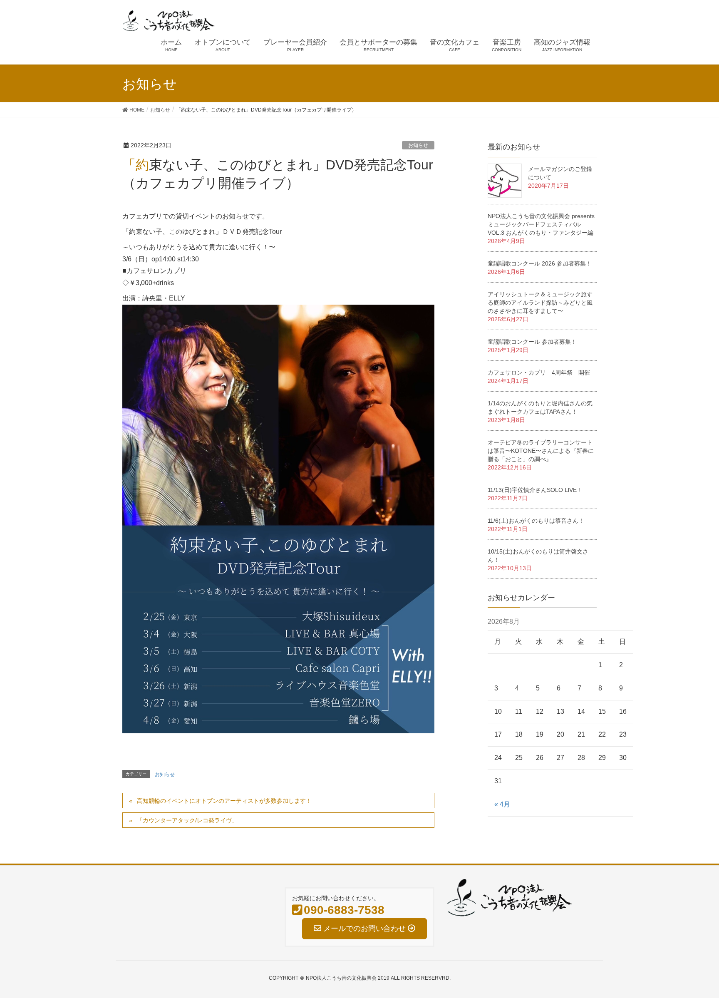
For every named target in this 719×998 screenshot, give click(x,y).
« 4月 (502, 804)
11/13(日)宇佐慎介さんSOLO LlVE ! (534, 490)
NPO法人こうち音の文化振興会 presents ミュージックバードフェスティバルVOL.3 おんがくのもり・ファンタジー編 (541, 224)
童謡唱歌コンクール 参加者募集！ (532, 341)
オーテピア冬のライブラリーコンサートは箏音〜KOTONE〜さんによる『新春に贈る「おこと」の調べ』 (541, 450)
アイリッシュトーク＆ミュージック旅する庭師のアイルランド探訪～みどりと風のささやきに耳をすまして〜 (540, 302)
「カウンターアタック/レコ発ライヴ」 (187, 820)
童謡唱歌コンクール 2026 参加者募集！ (540, 263)
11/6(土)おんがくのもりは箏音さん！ (536, 520)
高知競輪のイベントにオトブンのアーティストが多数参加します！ (224, 800)
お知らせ (418, 145)
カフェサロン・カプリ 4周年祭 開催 (539, 372)
